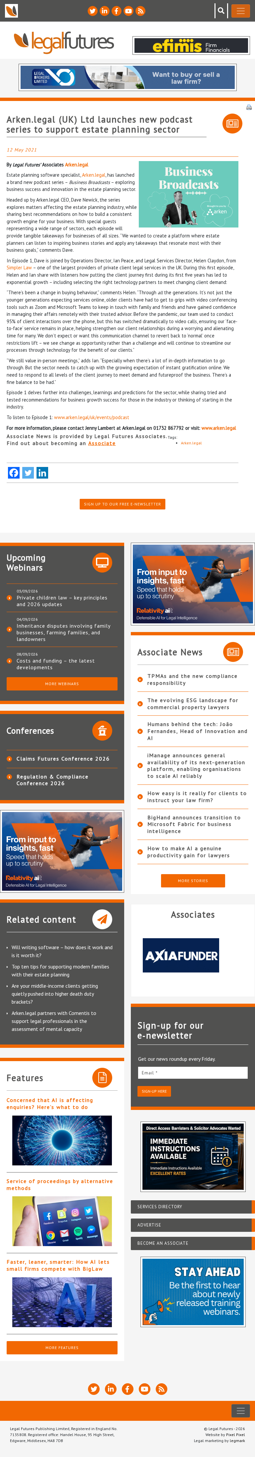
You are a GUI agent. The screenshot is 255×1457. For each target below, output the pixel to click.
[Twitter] (28, 472)
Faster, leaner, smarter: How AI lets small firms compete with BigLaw (58, 1265)
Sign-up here (154, 1091)
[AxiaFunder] (193, 955)
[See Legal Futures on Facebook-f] (117, 11)
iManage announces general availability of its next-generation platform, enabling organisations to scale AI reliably (196, 765)
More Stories (193, 880)
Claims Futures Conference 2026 (63, 758)
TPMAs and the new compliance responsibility (192, 679)
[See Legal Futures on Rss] (140, 11)
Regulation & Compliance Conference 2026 (53, 779)
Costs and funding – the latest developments (56, 664)
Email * (150, 1073)
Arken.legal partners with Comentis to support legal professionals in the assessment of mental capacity (54, 1021)
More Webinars (62, 683)
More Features (62, 1347)
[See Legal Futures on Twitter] (93, 11)
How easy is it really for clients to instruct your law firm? (197, 796)
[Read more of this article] (62, 1140)
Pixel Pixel (235, 1434)
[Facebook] (13, 472)
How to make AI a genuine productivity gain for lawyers (188, 852)
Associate (102, 443)
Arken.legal (76, 164)
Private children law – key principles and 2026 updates (62, 600)
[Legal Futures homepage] (64, 42)
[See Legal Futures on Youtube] (128, 11)
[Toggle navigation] (240, 11)
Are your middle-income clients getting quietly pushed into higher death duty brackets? (55, 993)
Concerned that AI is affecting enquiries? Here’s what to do (50, 1103)
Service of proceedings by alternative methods (60, 1184)
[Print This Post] (249, 106)
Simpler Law (19, 267)
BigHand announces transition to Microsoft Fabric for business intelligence (194, 824)
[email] (192, 1072)
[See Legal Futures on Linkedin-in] (105, 11)
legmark (237, 1440)
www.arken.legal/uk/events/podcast (91, 417)
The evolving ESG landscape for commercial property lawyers (192, 703)
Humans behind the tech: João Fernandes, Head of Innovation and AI (197, 731)
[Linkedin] (42, 472)
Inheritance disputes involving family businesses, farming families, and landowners (63, 632)
